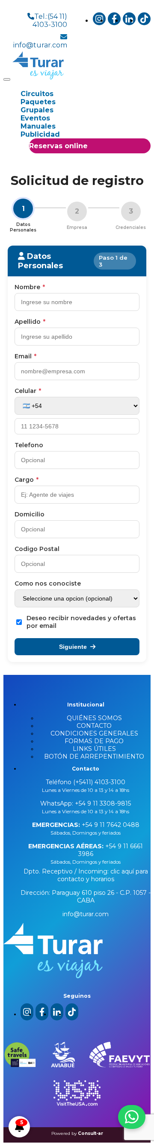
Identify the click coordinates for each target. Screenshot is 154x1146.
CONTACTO (94, 726)
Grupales (37, 110)
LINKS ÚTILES (94, 749)
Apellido (30, 321)
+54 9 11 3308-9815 (102, 803)
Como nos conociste (48, 583)
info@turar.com (40, 45)
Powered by (77, 1133)
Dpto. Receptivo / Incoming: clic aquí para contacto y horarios (86, 875)
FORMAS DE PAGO (94, 741)
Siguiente (73, 646)
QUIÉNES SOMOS (94, 718)
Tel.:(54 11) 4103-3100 (50, 20)
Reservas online (58, 146)
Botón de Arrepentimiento (94, 756)
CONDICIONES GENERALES (94, 733)
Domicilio (29, 514)
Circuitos (37, 94)
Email (25, 356)
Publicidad (40, 134)
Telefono (29, 445)
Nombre (30, 287)
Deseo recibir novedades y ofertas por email (81, 622)
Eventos (35, 118)
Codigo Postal (37, 549)
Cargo (26, 480)
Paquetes (38, 102)
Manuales (38, 126)
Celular (28, 391)
